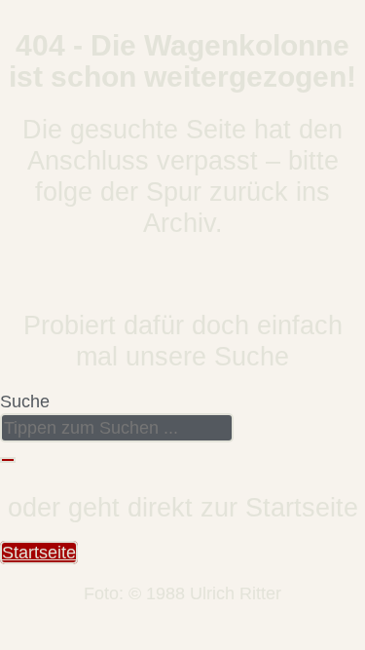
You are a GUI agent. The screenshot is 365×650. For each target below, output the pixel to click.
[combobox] (117, 427)
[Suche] (8, 460)
